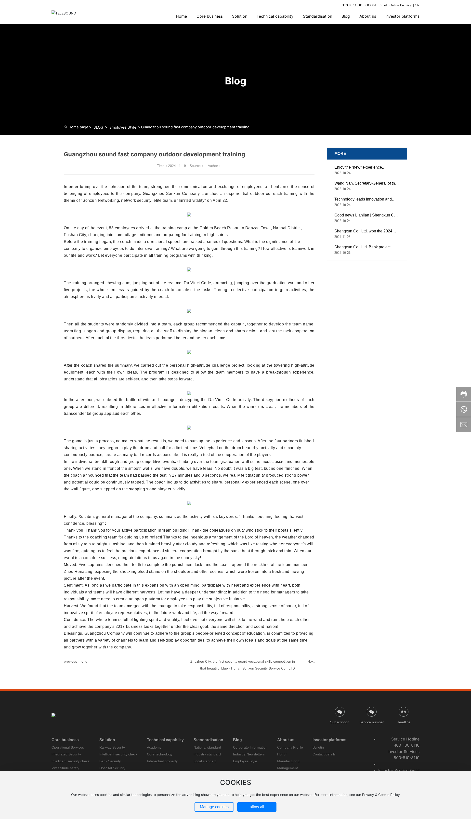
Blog (235, 81)
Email (382, 5)
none (83, 661)
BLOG (98, 127)
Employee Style (122, 127)
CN (417, 5)
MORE (340, 153)
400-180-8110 (406, 745)
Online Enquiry (400, 5)
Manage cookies (214, 807)
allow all (257, 807)
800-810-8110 (406, 757)
